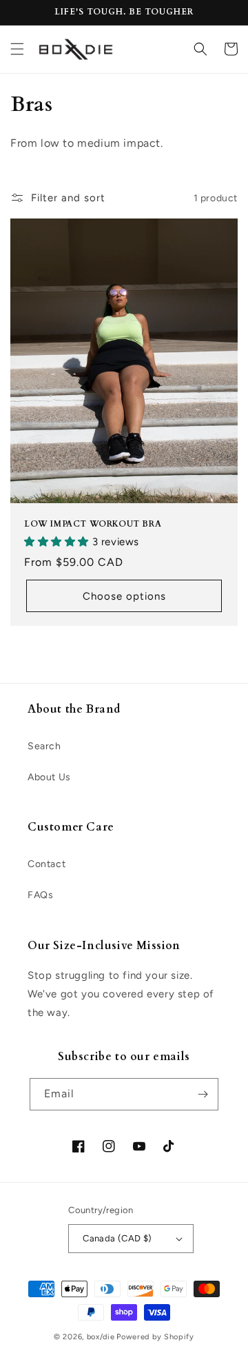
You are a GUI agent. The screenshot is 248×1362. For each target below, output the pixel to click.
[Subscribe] (202, 1094)
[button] (17, 49)
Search (44, 746)
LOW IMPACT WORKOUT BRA (92, 524)
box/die (101, 1336)
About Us (49, 777)
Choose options (124, 596)
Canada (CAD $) (117, 1238)
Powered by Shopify (155, 1336)
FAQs (40, 895)
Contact (46, 864)
